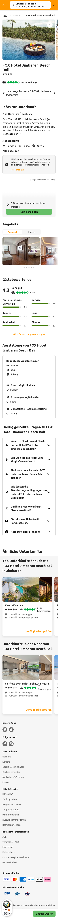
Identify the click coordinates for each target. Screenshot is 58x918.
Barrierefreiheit (9, 862)
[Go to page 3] (26, 267)
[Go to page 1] (23, 267)
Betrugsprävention (11, 825)
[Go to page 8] (34, 267)
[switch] (7, 913)
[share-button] (50, 24)
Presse (5, 782)
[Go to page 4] (28, 267)
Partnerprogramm (10, 814)
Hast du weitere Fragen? (25, 531)
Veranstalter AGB (10, 842)
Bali (5, 15)
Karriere (6, 762)
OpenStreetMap (48, 180)
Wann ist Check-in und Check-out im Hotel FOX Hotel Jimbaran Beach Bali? (28, 445)
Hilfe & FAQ (7, 794)
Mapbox (35, 180)
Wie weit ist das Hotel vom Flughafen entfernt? (27, 459)
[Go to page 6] (31, 267)
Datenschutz (8, 852)
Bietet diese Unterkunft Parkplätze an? (25, 521)
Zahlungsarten (9, 799)
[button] (28, 40)
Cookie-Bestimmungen (13, 767)
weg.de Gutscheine (11, 804)
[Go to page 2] (24, 267)
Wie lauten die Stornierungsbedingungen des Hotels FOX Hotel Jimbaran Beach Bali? (29, 492)
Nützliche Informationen (14, 820)
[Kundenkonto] (54, 5)
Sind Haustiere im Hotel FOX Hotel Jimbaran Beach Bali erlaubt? (28, 474)
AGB (4, 837)
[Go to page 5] (29, 267)
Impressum (7, 847)
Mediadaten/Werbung (13, 777)
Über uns (6, 756)
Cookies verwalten (11, 772)
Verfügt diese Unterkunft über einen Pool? (26, 508)
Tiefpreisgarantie (10, 809)
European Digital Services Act (16, 857)
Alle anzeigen (10, 151)
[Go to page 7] (33, 267)
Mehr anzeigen (17, 170)
